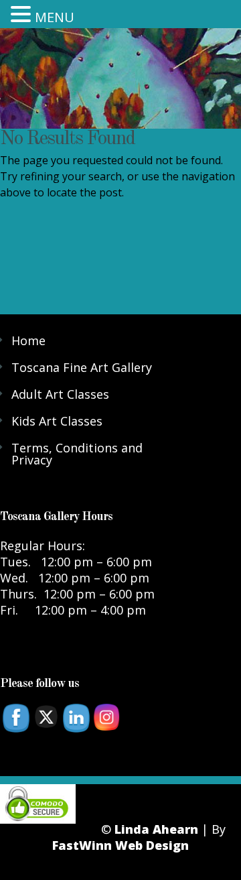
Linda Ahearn (156, 829)
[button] (23, 13)
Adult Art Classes (60, 394)
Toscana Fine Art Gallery (81, 367)
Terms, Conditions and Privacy (77, 454)
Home (28, 340)
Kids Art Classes (56, 421)
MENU (54, 17)
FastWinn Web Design (120, 845)
